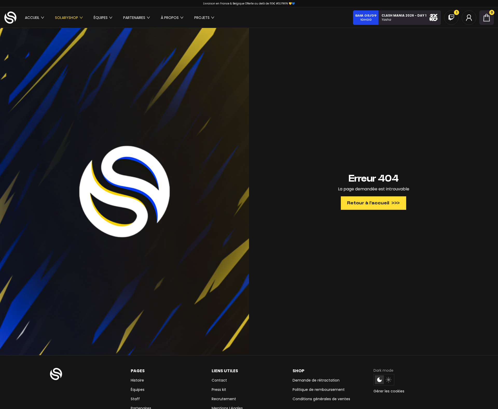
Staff (135, 398)
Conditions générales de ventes (321, 398)
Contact (219, 380)
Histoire (137, 380)
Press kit (219, 389)
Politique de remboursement (319, 389)
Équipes (137, 389)
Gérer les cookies (389, 391)
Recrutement (224, 398)
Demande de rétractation (316, 380)
